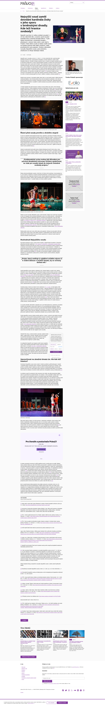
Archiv (23, 679)
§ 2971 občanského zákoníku (29, 324)
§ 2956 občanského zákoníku (30, 224)
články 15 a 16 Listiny (28, 274)
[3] (55, 89)
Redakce (23, 670)
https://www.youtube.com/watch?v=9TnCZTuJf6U (50, 596)
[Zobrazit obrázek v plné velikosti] (42, 114)
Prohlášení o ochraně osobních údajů (29, 677)
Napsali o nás (24, 668)
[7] (43, 242)
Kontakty (23, 676)
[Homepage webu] (27, 3)
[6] (33, 145)
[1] (45, 71)
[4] (57, 93)
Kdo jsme (23, 667)
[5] (45, 96)
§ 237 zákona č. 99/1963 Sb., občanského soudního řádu (47, 244)
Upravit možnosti (30, 703)
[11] (61, 369)
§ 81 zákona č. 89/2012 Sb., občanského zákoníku (35, 220)
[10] (46, 297)
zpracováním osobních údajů (54, 683)
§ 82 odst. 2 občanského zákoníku (38, 346)
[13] (26, 470)
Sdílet (24, 620)
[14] (50, 472)
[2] (59, 74)
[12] (58, 424)
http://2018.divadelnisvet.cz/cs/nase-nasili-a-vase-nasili (38, 505)
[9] (32, 282)
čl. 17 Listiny (48, 287)
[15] (57, 475)
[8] (35, 251)
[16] (52, 480)
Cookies (22, 692)
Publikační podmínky (26, 674)
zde (53, 668)
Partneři (23, 671)
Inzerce (23, 673)
